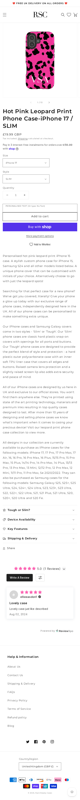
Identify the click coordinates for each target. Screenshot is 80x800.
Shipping (23, 138)
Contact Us (15, 675)
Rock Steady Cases (43, 793)
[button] (5, 15)
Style (6, 171)
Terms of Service (19, 709)
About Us (13, 666)
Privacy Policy (17, 700)
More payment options (40, 235)
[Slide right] (49, 102)
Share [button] (11, 548)
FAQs (11, 692)
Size (5, 155)
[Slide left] (31, 102)
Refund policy (17, 717)
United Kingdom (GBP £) (38, 766)
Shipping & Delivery (21, 683)
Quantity (8, 187)
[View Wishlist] (69, 15)
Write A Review (19, 577)
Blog (10, 726)
